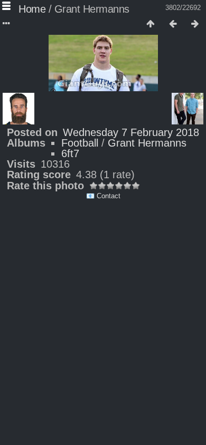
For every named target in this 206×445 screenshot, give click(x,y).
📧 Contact (103, 196)
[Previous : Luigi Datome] (173, 24)
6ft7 (70, 153)
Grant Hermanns (147, 143)
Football (79, 143)
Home (31, 9)
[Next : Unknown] (195, 24)
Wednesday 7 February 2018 (131, 132)
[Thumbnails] (150, 24)
